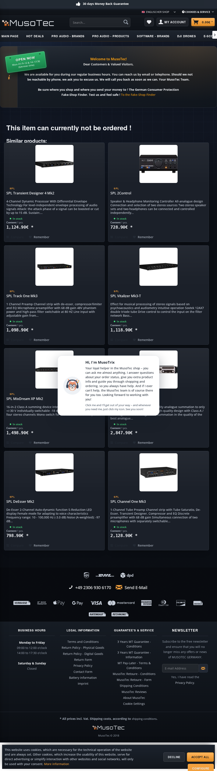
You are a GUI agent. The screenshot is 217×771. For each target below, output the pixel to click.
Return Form (83, 660)
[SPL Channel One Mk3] (158, 472)
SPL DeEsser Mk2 (20, 501)
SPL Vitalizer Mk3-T (125, 296)
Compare (17, 237)
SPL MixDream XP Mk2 (24, 398)
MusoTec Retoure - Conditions (134, 674)
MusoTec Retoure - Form (134, 680)
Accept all (200, 757)
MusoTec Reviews (134, 692)
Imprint (83, 684)
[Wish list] (149, 22)
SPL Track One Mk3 (22, 296)
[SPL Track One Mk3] (54, 267)
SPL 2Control (120, 193)
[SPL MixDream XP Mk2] (54, 369)
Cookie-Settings (134, 704)
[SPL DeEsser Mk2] (54, 472)
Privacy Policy (83, 666)
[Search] (125, 22)
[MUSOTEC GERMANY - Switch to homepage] (28, 23)
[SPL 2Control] (158, 164)
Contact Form (83, 672)
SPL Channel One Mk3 (128, 501)
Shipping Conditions (134, 686)
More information (56, 764)
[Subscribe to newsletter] (203, 668)
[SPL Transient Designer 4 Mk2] (54, 164)
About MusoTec (134, 698)
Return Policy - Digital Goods (83, 654)
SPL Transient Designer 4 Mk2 (30, 193)
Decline (174, 757)
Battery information (83, 678)
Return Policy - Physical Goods (83, 648)
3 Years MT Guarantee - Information (134, 655)
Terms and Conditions (83, 642)
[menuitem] (198, 12)
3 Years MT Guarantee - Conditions (134, 644)
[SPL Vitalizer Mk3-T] (158, 267)
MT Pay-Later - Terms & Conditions (134, 665)
